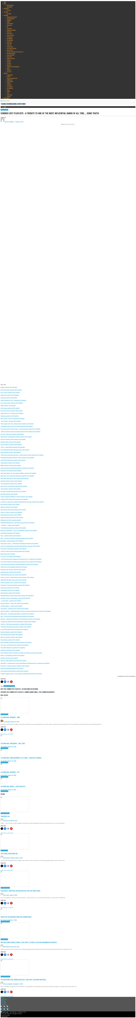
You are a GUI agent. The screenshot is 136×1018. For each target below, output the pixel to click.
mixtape (5, 686)
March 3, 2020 (19, 858)
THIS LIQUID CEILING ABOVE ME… (9, 853)
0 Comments (10, 734)
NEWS (2, 997)
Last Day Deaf (6, 721)
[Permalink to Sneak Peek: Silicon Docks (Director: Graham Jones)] (4, 914)
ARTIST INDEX (4, 1005)
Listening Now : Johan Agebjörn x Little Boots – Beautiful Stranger (21, 758)
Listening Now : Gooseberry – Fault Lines (13, 743)
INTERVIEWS (4, 999)
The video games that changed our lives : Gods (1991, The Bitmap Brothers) (23, 980)
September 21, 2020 (18, 984)
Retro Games (7, 976)
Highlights (3, 110)
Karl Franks (6, 895)
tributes (13, 686)
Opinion (6, 939)
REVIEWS (3, 1000)
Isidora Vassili (6, 820)
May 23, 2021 (14, 820)
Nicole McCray (6, 946)
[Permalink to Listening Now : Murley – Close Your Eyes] (4, 783)
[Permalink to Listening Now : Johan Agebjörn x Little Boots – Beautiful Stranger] (4, 755)
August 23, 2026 (12, 775)
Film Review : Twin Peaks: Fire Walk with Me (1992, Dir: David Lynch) (20, 891)
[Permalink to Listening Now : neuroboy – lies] (4, 769)
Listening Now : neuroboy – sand (10, 717)
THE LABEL (3, 1002)
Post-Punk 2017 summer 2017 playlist (11, 444)
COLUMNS (3, 1003)
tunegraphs (7, 813)
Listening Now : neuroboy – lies (10, 772)
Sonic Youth (9, 686)
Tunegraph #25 (5, 816)
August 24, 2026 (15, 721)
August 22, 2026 (12, 789)
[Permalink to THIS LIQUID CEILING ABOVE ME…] (15, 849)
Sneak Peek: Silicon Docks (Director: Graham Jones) (16, 917)
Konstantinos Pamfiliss (9, 858)
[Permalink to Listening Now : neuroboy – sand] (15, 713)
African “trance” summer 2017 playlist (11, 512)
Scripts (6, 850)
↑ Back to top (4, 1016)
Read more (4, 734)
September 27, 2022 (12, 920)
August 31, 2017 (19, 121)
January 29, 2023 (15, 946)
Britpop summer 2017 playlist (9, 387)
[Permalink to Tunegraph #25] (15, 811)
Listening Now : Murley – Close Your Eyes (13, 786)
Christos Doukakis (7, 984)
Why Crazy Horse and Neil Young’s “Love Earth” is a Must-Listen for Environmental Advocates (29, 942)
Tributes (6, 110)
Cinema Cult (3, 888)
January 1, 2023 (13, 895)
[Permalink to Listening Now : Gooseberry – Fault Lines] (4, 740)
